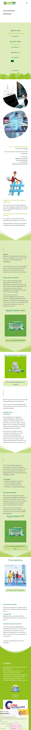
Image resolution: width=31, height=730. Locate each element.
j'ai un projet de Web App (15, 340)
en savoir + (15, 36)
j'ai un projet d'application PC (15, 547)
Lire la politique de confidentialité (7, 723)
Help (15, 696)
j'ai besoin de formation (15, 590)
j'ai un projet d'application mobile (15, 383)
